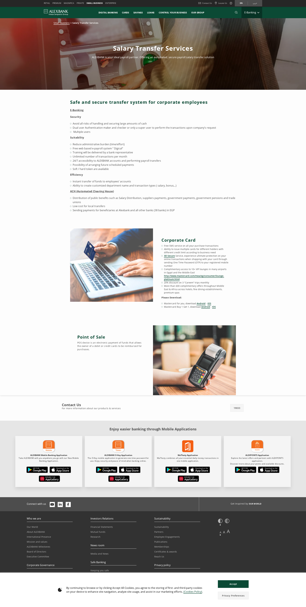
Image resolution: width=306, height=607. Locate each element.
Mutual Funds (98, 531)
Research (95, 536)
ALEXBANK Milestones (38, 546)
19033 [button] (237, 408)
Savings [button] (138, 12)
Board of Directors (36, 551)
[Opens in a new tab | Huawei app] (49, 479)
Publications (160, 541)
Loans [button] (151, 12)
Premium (56, 3)
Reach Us (159, 556)
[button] (236, 12)
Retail (47, 3)
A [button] (220, 532)
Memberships (161, 546)
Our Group (197, 12)
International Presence (39, 536)
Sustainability (161, 526)
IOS (209, 303)
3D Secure (169, 255)
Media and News (100, 553)
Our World (32, 526)
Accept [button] (233, 583)
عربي (255, 3)
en (241, 3)
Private (80, 3)
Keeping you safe (100, 570)
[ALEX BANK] (56, 12)
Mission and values (37, 541)
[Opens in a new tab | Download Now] (37, 470)
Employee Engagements (167, 536)
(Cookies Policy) (192, 591)
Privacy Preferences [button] (233, 595)
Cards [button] (125, 12)
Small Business (95, 3)
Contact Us (207, 3)
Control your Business (173, 12)
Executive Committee (38, 556)
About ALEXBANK (36, 531)
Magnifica (69, 3)
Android (201, 303)
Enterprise (110, 3)
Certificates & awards (165, 551)
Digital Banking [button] (108, 12)
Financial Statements (102, 526)
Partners (158, 531)
